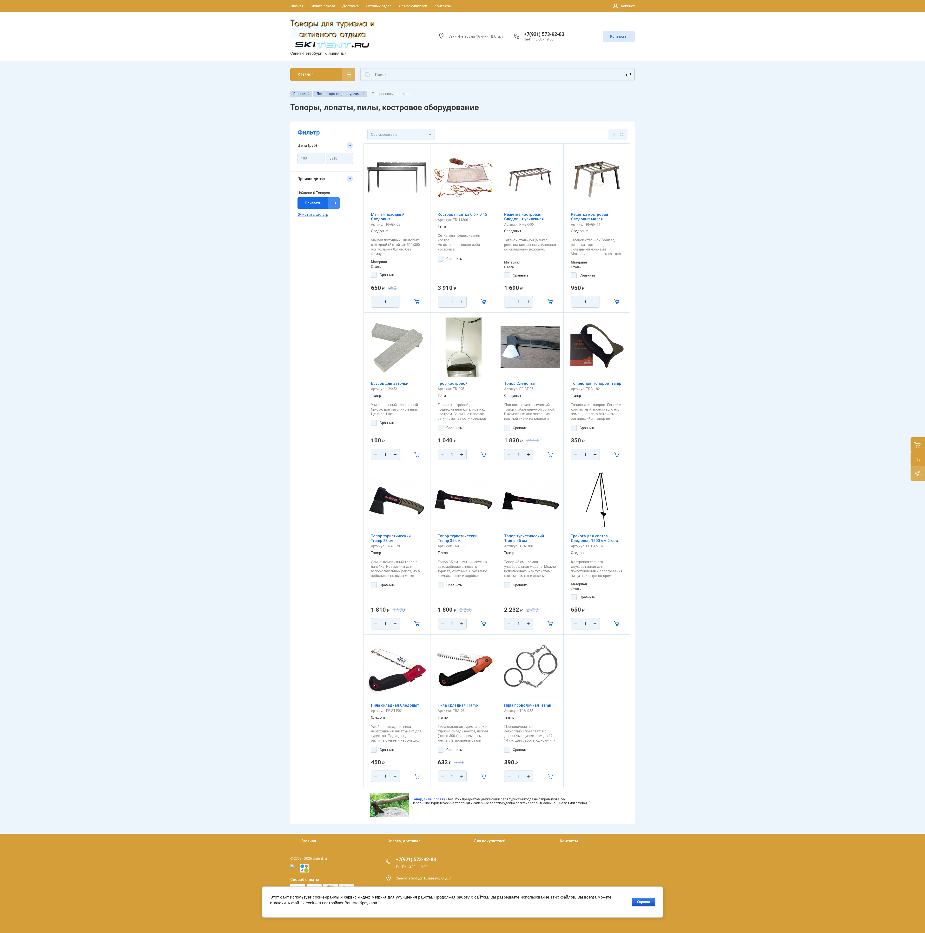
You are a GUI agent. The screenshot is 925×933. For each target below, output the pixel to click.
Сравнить (387, 275)
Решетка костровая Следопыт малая (589, 216)
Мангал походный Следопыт (387, 216)
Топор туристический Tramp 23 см (391, 538)
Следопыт (379, 231)
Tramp (376, 395)
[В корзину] (417, 302)
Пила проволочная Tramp (527, 705)
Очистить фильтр (312, 214)
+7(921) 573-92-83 (544, 34)
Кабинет (628, 6)
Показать (313, 203)
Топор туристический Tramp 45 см (524, 538)
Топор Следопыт (520, 383)
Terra (442, 226)
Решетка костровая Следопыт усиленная (524, 216)
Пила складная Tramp (458, 705)
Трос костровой (453, 383)
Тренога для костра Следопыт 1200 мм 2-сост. (596, 538)
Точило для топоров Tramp (596, 383)
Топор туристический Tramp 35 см (457, 538)
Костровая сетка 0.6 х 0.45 (462, 214)
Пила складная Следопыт (395, 705)
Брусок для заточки (389, 383)
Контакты (619, 36)
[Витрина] (622, 134)
